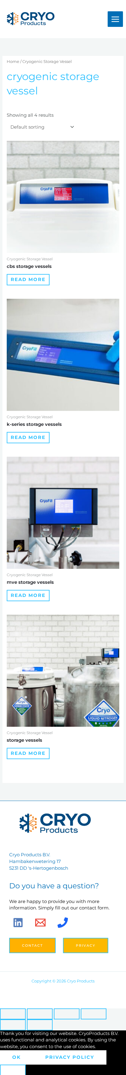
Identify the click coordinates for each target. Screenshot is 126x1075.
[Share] (67, 1013)
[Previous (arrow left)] (13, 1024)
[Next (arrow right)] (40, 1024)
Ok (16, 1057)
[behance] (63, 922)
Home (13, 61)
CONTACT (32, 945)
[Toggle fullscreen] (40, 1013)
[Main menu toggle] (115, 19)
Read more (28, 279)
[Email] (40, 922)
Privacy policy (69, 1057)
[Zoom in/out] (13, 1013)
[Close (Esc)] (93, 1013)
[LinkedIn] (18, 922)
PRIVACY (85, 945)
